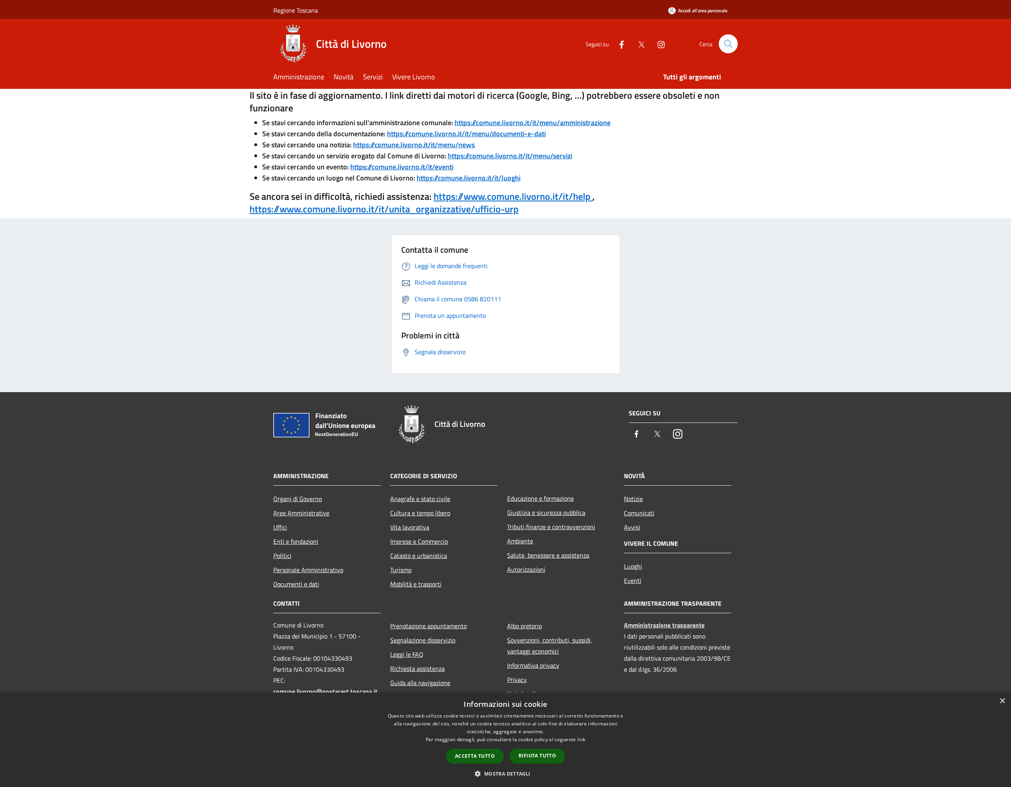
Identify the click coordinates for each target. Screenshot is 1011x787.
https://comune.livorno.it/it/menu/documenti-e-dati (466, 133)
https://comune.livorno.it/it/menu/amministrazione (533, 122)
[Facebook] (618, 43)
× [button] (1002, 701)
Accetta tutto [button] (475, 756)
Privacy (517, 679)
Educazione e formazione (540, 498)
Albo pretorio (524, 626)
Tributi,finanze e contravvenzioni (551, 527)
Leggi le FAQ (406, 654)
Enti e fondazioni (295, 541)
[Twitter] (638, 43)
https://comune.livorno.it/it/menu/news (414, 144)
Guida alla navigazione (420, 682)
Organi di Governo (297, 498)
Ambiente (520, 541)
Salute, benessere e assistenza (548, 555)
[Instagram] (658, 43)
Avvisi (632, 527)
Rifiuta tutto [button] (537, 755)
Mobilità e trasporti (416, 584)
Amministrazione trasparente (664, 625)
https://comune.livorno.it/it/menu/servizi (510, 155)
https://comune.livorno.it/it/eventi (401, 167)
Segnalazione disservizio (422, 640)
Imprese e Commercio (419, 541)
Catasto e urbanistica (418, 555)
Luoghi (633, 566)
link (581, 739)
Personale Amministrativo (308, 570)
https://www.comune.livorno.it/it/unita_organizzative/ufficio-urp (384, 209)
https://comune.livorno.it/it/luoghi (469, 178)
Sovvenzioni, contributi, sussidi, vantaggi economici (549, 645)
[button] (505, 774)
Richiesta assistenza (417, 668)
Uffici (280, 527)
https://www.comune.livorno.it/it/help (513, 196)
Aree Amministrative (301, 513)
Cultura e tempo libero (420, 513)
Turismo (401, 570)
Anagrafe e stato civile (420, 498)
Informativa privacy (533, 665)
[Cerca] (728, 43)
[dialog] (505, 740)
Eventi (632, 580)
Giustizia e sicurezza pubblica (546, 512)
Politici (282, 555)
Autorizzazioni (526, 569)
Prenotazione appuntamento (428, 626)
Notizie (633, 498)
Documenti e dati (296, 584)
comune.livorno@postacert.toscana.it (325, 691)
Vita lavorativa (409, 527)
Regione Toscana (295, 10)
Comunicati (639, 513)
